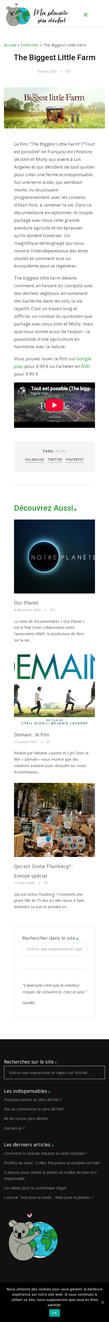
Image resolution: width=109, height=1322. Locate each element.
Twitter (55, 459)
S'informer (29, 44)
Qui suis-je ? (14, 1128)
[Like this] (46, 742)
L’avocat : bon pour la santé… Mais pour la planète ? (48, 1197)
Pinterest (75, 459)
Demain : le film (31, 734)
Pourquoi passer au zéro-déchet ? (33, 1099)
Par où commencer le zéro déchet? (34, 1109)
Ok (54, 1313)
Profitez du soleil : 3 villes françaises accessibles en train (52, 1162)
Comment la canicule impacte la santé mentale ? (45, 1153)
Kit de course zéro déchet (26, 1118)
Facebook (34, 459)
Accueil (10, 44)
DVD (85, 366)
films (61, 451)
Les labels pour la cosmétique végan (35, 1187)
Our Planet (26, 603)
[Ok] (102, 1302)
